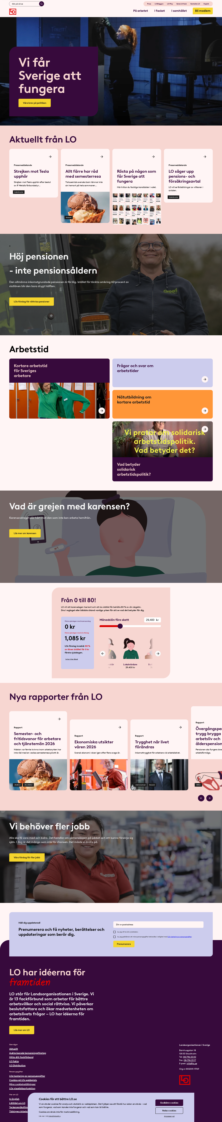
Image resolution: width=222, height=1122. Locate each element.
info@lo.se (192, 1063)
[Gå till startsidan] (12, 12)
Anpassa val (169, 1116)
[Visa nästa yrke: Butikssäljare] (158, 653)
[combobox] (26, 3)
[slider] (120, 626)
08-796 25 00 (189, 1057)
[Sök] (41, 3)
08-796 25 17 (190, 1060)
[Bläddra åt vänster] (201, 798)
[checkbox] (114, 932)
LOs (169, 937)
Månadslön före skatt (114, 620)
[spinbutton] (152, 619)
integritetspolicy (54, 1116)
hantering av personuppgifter (181, 937)
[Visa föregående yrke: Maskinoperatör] (102, 653)
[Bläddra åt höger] (209, 798)
